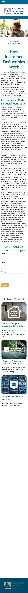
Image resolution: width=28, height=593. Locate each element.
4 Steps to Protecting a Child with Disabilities (12, 362)
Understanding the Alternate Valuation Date (13, 324)
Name (3, 253)
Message (4, 272)
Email (3, 262)
